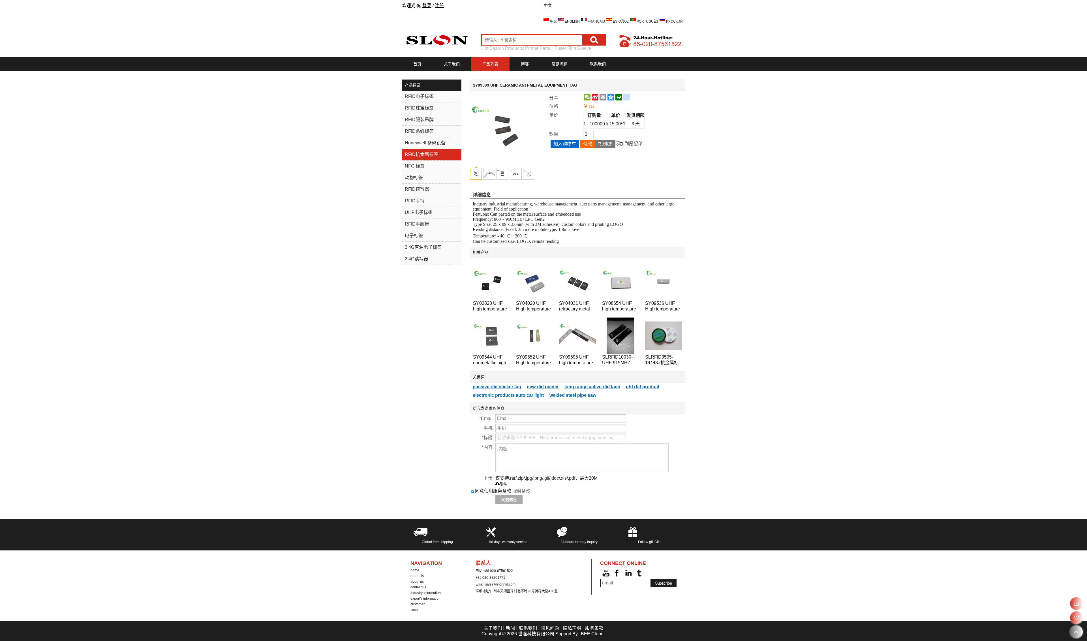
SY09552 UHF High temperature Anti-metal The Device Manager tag (533, 360)
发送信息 (509, 499)
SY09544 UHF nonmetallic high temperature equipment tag (489, 360)
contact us (418, 587)
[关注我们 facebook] (617, 573)
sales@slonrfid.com (500, 584)
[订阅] (664, 583)
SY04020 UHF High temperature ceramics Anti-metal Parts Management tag (533, 306)
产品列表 (490, 64)
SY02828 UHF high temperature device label (490, 306)
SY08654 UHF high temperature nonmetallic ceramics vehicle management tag (619, 306)
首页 (417, 64)
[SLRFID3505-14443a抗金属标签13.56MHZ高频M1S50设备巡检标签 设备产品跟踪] (663, 336)
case (414, 610)
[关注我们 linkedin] (628, 573)
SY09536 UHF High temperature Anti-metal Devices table (662, 306)
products (417, 576)
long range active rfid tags (592, 386)
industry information (425, 593)
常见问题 (559, 64)
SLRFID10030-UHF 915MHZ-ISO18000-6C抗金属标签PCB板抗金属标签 (620, 360)
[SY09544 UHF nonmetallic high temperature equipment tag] (491, 336)
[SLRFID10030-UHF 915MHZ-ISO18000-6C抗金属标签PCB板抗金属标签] (620, 336)
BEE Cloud (592, 633)
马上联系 (605, 144)
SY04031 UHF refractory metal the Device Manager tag (574, 306)
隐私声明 (572, 628)
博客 (525, 64)
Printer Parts (537, 48)
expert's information (425, 599)
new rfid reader (543, 386)
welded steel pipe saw (572, 395)
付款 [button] (587, 144)
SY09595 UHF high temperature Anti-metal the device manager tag (576, 360)
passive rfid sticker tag (497, 386)
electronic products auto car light (508, 395)
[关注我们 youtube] (606, 573)
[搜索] (594, 40)
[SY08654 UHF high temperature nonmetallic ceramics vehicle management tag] (620, 282)
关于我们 (452, 64)
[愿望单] (1076, 617)
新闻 (510, 628)
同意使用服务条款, (502, 490)
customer (417, 604)
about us (417, 582)
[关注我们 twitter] (639, 573)
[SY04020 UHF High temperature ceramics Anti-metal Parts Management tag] (534, 282)
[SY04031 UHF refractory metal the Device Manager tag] (577, 282)
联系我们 (598, 64)
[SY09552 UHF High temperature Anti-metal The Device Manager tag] (534, 336)
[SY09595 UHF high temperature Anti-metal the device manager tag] (577, 336)
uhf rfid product (642, 386)
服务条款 (521, 490)
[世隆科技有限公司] (437, 40)
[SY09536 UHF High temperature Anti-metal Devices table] (663, 282)
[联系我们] (1076, 603)
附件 (503, 484)
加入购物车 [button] (564, 144)
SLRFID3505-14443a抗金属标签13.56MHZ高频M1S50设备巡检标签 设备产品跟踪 (662, 360)
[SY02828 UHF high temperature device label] (491, 282)
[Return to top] (1076, 631)
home (414, 570)
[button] (629, 143)
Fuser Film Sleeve (573, 48)
